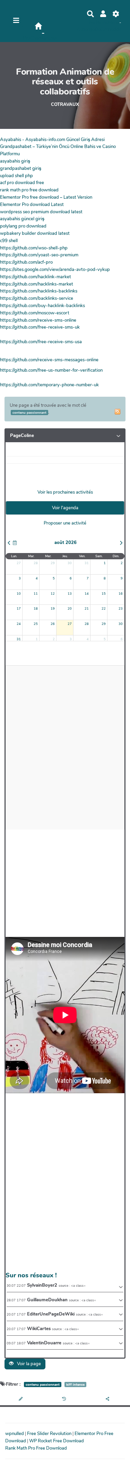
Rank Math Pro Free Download (36, 1448)
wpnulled (15, 1434)
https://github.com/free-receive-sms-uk (40, 327)
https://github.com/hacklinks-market (36, 284)
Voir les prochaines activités (65, 492)
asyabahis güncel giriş (22, 219)
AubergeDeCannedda (99, 29)
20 (70, 609)
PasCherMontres (40, 38)
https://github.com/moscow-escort (34, 313)
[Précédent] (9, 542)
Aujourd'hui (14, 542)
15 (104, 594)
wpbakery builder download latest (35, 233)
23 (121, 609)
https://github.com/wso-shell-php (34, 248)
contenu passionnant (43, 1384)
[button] (103, 14)
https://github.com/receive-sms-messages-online (49, 360)
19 (53, 609)
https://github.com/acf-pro (26, 262)
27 (19, 563)
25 (36, 624)
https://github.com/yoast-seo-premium (39, 255)
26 (53, 624)
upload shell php (16, 176)
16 (121, 594)
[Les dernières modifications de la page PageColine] (65, 1399)
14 (87, 594)
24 (19, 624)
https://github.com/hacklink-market (35, 277)
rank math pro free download (29, 190)
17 (19, 609)
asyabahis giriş (15, 161)
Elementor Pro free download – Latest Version (46, 197)
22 (104, 609)
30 (70, 563)
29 (53, 563)
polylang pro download (23, 226)
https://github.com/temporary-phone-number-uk (49, 385)
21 (87, 609)
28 (36, 563)
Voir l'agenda (65, 508)
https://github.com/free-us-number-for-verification (51, 370)
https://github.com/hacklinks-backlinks (38, 291)
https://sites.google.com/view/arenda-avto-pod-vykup (55, 269)
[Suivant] (121, 542)
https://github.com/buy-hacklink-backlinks (42, 306)
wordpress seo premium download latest (41, 212)
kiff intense (75, 1384)
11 (36, 594)
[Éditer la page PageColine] (22, 1399)
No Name (98, 22)
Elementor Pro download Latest (32, 204)
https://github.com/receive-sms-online (38, 320)
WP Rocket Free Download (56, 1441)
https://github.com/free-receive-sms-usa (41, 342)
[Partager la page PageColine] (108, 1399)
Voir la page (28, 1364)
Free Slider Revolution (49, 1434)
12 (53, 594)
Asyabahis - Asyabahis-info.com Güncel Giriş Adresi (52, 140)
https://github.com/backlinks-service (36, 298)
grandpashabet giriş (20, 168)
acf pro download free (22, 183)
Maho (113, 22)
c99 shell (9, 241)
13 (70, 594)
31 (87, 563)
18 (36, 609)
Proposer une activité (65, 523)
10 (19, 594)
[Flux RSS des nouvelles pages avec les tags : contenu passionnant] (117, 411)
